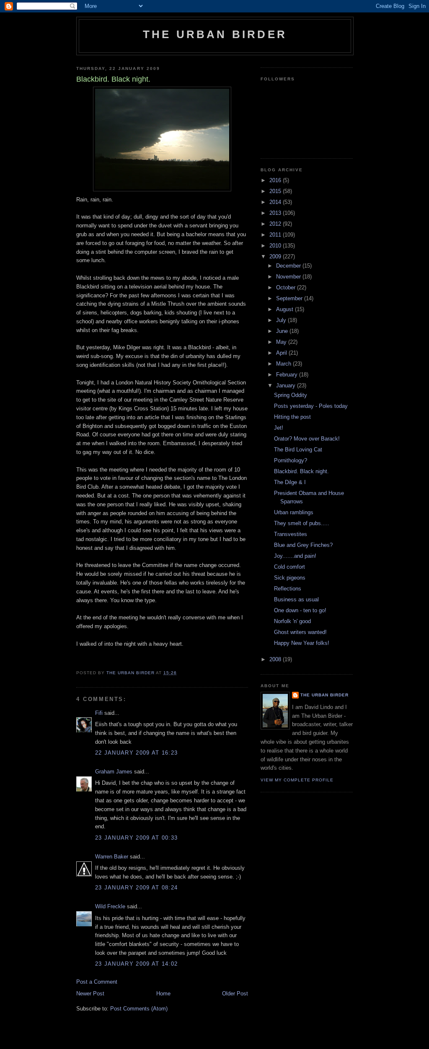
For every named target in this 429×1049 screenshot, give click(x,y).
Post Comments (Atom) (139, 1008)
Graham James (113, 771)
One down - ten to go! (300, 610)
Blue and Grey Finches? (303, 545)
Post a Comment (96, 982)
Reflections (287, 588)
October (286, 287)
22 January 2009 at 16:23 (136, 753)
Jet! (278, 428)
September (290, 298)
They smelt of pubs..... (301, 523)
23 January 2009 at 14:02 (136, 964)
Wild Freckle (110, 906)
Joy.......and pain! (295, 556)
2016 (276, 180)
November (289, 276)
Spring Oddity (290, 395)
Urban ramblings (293, 512)
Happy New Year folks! (301, 643)
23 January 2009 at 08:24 (136, 887)
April (282, 353)
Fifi (99, 713)
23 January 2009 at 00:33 (136, 838)
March (284, 364)
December (289, 266)
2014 (276, 202)
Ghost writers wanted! (300, 632)
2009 (276, 256)
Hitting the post (292, 417)
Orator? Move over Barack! (307, 439)
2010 (276, 245)
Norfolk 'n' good (292, 621)
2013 (276, 213)
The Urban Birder (215, 34)
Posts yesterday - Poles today (311, 406)
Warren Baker (111, 856)
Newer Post (90, 993)
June (282, 331)
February (287, 374)
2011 (276, 235)
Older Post (235, 993)
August (285, 309)
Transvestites (290, 534)
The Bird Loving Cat (298, 449)
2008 (276, 659)
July (282, 320)
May (282, 342)
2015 (276, 191)
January (286, 385)
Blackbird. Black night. (301, 471)
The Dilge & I (290, 482)
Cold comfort (289, 567)
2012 (276, 224)
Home (163, 993)
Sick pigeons (289, 578)
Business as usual (296, 599)
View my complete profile (297, 780)
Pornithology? (290, 460)
